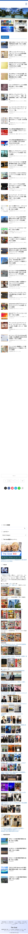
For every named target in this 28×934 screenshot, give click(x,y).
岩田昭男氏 (17, 724)
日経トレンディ (5, 609)
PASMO (3, 762)
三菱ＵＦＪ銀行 (21, 681)
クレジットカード (19, 45)
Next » (14, 475)
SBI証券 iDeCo (4, 802)
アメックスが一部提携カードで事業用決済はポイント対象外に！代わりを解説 (17, 348)
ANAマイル (18, 144)
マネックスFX (22, 792)
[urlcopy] (22, 488)
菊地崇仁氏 (23, 724)
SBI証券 (3, 734)
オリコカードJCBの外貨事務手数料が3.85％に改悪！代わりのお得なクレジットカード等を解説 (17, 272)
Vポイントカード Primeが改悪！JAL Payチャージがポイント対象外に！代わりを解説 (17, 185)
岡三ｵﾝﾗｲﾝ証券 (4, 753)
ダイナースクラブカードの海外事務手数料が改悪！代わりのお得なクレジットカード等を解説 (17, 163)
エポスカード (13, 681)
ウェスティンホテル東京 (9, 694)
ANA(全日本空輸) (5, 692)
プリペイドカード (18, 190)
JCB (2, 703)
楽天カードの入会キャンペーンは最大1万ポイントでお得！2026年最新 (18, 119)
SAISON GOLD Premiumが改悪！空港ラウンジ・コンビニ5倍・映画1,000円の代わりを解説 (18, 64)
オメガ (14, 781)
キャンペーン (19, 122)
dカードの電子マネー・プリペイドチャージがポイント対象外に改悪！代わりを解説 (18, 207)
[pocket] (12, 488)
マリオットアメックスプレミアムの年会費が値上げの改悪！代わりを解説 (17, 294)
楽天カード (24, 122)
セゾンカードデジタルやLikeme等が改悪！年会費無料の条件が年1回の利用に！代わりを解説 (18, 337)
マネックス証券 (10, 734)
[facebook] (9, 488)
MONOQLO (11, 620)
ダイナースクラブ (5, 683)
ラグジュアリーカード (21, 703)
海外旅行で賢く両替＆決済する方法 (9, 831)
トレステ (20, 753)
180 (22, 480)
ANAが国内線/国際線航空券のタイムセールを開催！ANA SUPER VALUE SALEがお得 (18, 141)
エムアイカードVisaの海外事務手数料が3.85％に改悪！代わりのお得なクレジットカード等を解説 (17, 218)
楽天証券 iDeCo (5, 792)
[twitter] (5, 488)
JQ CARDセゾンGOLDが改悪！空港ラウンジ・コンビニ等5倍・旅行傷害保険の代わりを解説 (18, 75)
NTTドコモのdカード (9, 703)
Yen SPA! (20, 609)
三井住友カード (5, 681)
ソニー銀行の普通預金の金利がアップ (10, 829)
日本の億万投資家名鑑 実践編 (10, 645)
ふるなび (23, 762)
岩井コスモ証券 (13, 753)
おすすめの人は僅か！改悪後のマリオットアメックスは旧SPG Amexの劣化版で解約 (17, 283)
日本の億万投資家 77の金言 (7, 656)
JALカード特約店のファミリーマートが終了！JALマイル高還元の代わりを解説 (17, 239)
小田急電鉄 (3, 713)
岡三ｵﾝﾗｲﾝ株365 (14, 792)
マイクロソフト (19, 713)
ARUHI (2, 715)
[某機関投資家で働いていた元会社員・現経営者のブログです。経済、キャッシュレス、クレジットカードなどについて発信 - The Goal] (15, 488)
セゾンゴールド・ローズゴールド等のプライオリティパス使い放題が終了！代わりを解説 (17, 196)
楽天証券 (17, 734)
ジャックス (3, 724)
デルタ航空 (13, 692)
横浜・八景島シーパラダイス (13, 762)
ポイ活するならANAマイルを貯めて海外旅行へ (12, 828)
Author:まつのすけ (5, 573)
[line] (19, 488)
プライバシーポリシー (9, 923)
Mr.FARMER (20, 781)
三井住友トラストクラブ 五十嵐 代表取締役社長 (12, 670)
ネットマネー (4, 620)
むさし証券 (16, 744)
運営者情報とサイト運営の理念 (7, 921)
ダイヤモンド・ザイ (6, 585)
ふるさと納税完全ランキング (8, 644)
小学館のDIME (13, 609)
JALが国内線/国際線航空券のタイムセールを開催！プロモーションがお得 (17, 130)
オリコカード (11, 713)
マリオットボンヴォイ (6, 781)
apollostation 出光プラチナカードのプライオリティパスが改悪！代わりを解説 (18, 305)
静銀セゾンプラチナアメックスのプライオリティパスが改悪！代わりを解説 (17, 152)
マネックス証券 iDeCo (14, 802)
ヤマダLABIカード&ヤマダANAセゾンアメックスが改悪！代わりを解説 (17, 174)
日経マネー (14, 585)
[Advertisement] (14, 414)
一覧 (10, 583)
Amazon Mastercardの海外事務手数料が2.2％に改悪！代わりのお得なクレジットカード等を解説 (18, 250)
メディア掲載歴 (18, 921)
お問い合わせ (21, 923)
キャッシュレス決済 (20, 316)
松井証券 (10, 744)
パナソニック (7, 804)
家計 (17, 133)
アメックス (18, 288)
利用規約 (16, 923)
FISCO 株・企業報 (20, 656)
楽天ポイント (13, 124)
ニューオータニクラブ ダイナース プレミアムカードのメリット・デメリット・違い (18, 108)
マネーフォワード (5, 814)
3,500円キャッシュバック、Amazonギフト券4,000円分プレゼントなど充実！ (14, 560)
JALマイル (21, 133)
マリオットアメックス (20, 286)
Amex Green (4, 744)
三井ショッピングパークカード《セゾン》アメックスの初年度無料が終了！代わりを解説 (17, 53)
